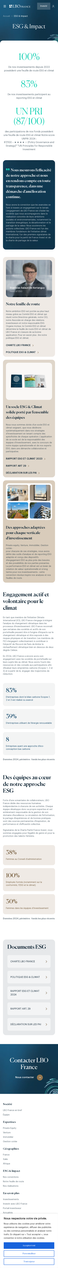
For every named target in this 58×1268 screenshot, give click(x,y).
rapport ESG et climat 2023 (24, 459)
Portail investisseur (12, 1208)
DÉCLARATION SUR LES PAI (25, 1024)
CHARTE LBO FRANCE (18, 345)
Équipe (6, 1115)
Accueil (6, 16)
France (6, 1155)
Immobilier (8, 1137)
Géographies (11, 1149)
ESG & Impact (11, 1171)
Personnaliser (29, 1254)
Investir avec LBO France (15, 1204)
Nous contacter (24, 1077)
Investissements (11, 1199)
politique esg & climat (21, 352)
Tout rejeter (29, 1262)
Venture (7, 1133)
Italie (5, 1159)
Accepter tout (29, 1246)
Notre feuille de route (13, 1182)
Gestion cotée (10, 1142)
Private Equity (9, 1128)
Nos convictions (11, 1177)
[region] (29, 1241)
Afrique (6, 1164)
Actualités (8, 1213)
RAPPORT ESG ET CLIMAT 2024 (24, 993)
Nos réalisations (10, 1186)
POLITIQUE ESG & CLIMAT (25, 977)
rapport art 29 (16, 466)
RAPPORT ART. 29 (20, 1009)
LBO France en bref (12, 1110)
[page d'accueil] (20, 6)
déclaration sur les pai (21, 473)
